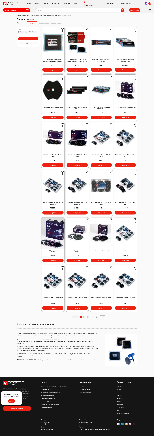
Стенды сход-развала (47, 395)
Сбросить (28, 43)
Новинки (81, 386)
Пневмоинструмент (47, 407)
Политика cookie (69, 434)
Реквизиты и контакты (146, 434)
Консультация (134, 10)
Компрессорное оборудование (50, 404)
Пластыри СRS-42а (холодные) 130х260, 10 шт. (125, 60)
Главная (119, 386)
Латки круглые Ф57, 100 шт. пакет (125, 298)
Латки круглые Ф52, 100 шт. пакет (101, 298)
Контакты (67, 3)
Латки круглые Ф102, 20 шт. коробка (77, 251)
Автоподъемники (46, 389)
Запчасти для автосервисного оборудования (54, 386)
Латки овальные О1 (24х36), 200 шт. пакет (101, 155)
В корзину (52, 70)
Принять (11, 401)
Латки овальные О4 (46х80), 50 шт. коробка (125, 108)
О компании (55, 3)
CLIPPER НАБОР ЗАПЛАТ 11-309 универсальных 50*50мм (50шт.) (77, 60)
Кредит (119, 401)
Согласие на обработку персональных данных (44, 434)
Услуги (37, 3)
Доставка (119, 398)
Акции (46, 3)
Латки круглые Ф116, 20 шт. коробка (101, 250)
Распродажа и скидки (85, 392)
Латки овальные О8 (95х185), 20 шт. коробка (77, 155)
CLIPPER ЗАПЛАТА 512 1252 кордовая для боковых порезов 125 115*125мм (53, 61)
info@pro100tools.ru (47, 429)
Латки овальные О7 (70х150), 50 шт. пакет (125, 203)
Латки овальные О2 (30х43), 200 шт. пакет (53, 203)
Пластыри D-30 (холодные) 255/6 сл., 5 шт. (53, 108)
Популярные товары (85, 389)
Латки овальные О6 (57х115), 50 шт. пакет (101, 203)
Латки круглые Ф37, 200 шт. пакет (53, 298)
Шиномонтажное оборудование (50, 392)
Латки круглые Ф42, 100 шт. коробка (53, 251)
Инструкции (120, 407)
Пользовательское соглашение (91, 434)
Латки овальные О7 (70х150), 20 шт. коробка (52, 155)
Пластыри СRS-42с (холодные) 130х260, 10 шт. (101, 108)
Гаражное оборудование (48, 398)
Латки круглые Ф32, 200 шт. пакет (125, 250)
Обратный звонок (17, 408)
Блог (75, 3)
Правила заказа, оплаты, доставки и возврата (119, 434)
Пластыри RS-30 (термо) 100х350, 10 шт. (77, 108)
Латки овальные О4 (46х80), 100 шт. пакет (77, 203)
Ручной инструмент (47, 401)
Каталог (28, 3)
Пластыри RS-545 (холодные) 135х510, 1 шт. (101, 60)
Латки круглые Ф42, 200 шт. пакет (77, 298)
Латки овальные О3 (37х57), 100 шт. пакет (125, 155)
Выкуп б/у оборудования (124, 413)
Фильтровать (28, 39)
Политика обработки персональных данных (13, 434)
